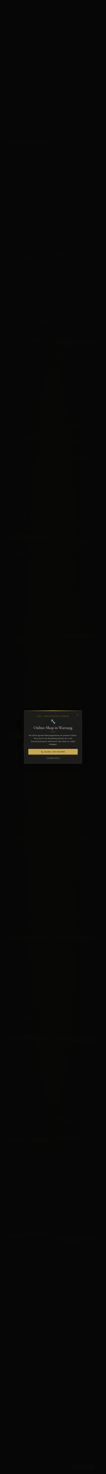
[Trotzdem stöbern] (77, 715)
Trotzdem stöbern (53, 758)
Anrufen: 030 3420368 (54, 752)
